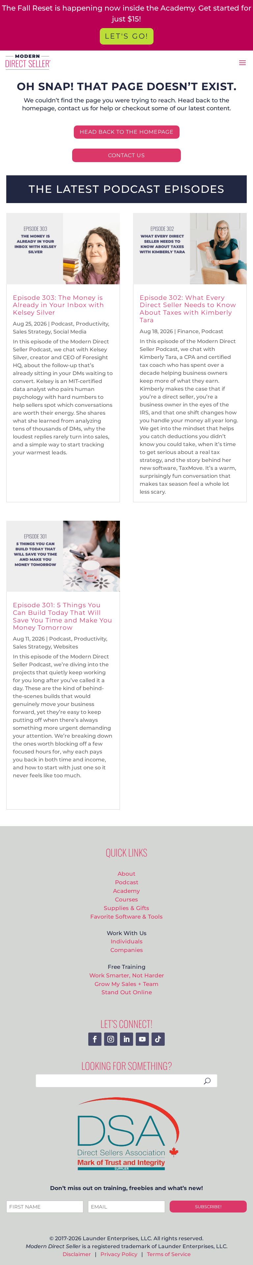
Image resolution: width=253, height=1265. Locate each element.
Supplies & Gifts (126, 907)
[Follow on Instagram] (110, 1039)
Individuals (127, 941)
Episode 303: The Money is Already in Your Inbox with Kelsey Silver (58, 305)
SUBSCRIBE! (208, 1206)
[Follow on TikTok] (158, 1039)
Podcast (62, 324)
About (126, 873)
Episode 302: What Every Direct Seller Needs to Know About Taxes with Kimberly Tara (188, 309)
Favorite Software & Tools (126, 916)
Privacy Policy (118, 1254)
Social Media (70, 332)
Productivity (92, 324)
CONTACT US (126, 155)
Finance (188, 331)
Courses (126, 899)
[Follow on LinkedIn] (126, 1039)
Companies (126, 949)
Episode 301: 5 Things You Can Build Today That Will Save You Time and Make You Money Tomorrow (62, 616)
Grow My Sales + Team (126, 983)
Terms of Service (169, 1254)
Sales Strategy (32, 332)
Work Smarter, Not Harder (126, 975)
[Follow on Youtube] (142, 1039)
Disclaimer (77, 1254)
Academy (126, 890)
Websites (65, 647)
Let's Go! (127, 36)
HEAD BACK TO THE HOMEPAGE (127, 132)
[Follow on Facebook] (94, 1039)
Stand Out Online (126, 992)
